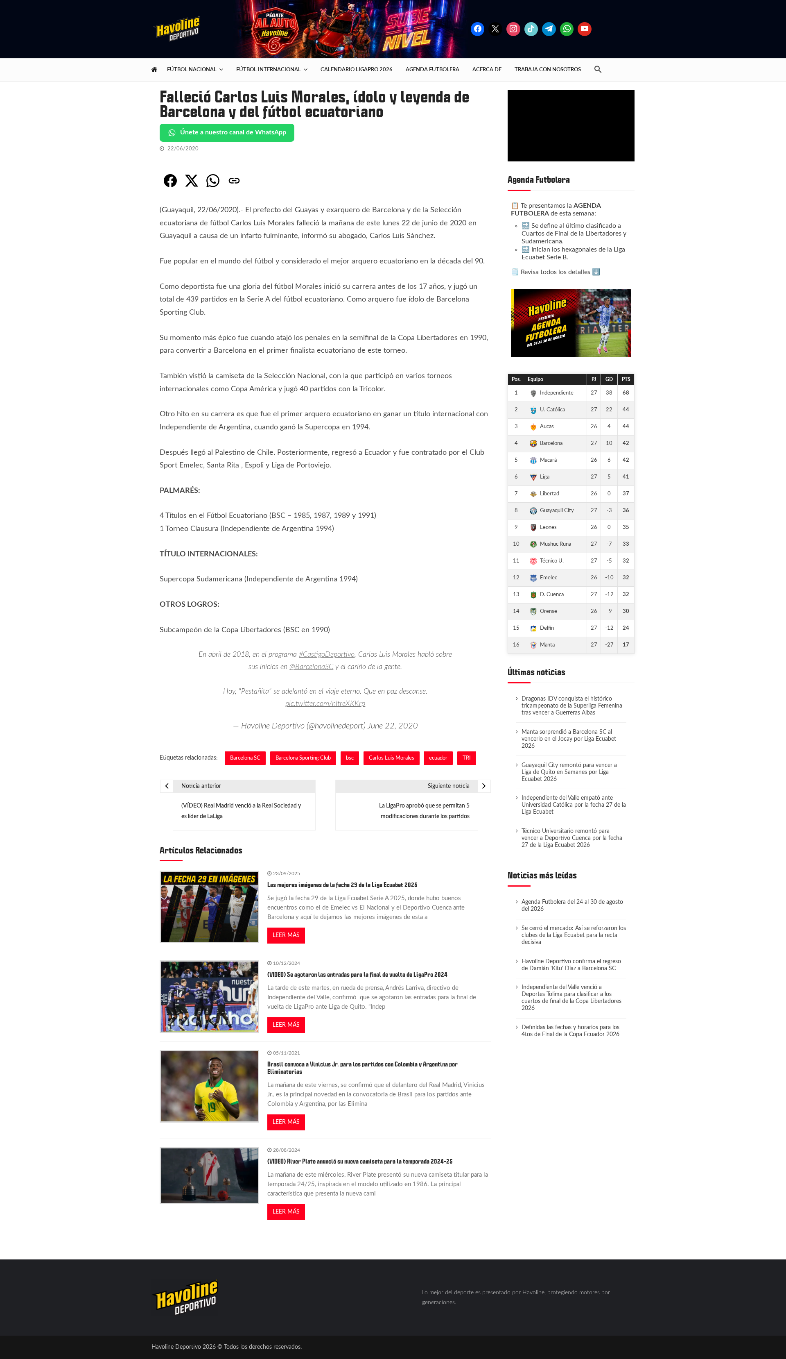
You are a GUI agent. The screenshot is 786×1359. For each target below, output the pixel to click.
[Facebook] (478, 29)
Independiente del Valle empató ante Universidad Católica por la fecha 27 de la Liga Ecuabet (574, 805)
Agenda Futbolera (432, 69)
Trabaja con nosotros (548, 69)
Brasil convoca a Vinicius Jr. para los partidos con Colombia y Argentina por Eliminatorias (362, 1068)
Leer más (286, 935)
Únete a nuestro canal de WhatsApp (233, 132)
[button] (601, 70)
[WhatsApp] (212, 180)
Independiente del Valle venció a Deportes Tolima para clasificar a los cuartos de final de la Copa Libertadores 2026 (571, 998)
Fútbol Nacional (192, 69)
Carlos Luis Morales (391, 758)
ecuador (438, 758)
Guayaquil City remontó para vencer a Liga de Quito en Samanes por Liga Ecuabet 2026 (569, 772)
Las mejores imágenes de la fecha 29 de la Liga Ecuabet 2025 (342, 885)
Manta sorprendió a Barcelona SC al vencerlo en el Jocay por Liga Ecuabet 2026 (569, 739)
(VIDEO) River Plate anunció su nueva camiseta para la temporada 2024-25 (360, 1161)
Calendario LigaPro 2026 (357, 69)
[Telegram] (549, 29)
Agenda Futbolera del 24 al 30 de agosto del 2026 (572, 905)
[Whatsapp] (567, 29)
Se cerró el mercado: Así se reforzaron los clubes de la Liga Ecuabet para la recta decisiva (574, 935)
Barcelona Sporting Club (303, 758)
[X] (495, 29)
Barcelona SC (245, 758)
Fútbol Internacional (268, 69)
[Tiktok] (531, 29)
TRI (467, 758)
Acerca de (486, 69)
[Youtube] (585, 29)
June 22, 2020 (393, 726)
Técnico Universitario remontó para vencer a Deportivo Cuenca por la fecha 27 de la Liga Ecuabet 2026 (572, 838)
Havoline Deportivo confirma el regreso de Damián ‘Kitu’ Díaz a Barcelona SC (571, 965)
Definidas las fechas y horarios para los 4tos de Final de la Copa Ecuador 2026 (570, 1031)
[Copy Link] (234, 180)
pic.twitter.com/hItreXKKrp (325, 704)
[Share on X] (191, 180)
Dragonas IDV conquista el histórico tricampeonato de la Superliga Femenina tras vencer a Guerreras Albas (572, 706)
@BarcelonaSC (311, 667)
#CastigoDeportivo (327, 654)
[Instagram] (513, 29)
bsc (350, 758)
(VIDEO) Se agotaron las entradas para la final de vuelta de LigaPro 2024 (357, 975)
